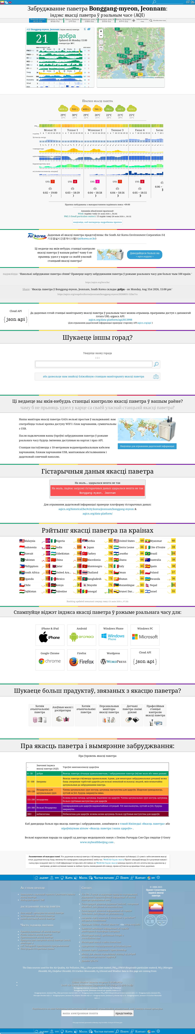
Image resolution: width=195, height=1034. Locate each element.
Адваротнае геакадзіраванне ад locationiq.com (106, 946)
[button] (140, 76)
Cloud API (145, 652)
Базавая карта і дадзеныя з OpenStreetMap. (104, 950)
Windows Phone (113, 628)
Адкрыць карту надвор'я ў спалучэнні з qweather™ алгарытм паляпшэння (108, 919)
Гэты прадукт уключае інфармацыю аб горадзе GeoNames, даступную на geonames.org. (107, 912)
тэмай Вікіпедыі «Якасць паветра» (142, 823)
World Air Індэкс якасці (114, 859)
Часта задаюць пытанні (36, 925)
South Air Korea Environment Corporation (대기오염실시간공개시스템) (97, 985)
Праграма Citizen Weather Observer (100, 924)
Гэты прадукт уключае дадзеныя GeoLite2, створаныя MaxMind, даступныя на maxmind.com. (110, 905)
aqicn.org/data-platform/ (97, 513)
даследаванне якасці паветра (40, 906)
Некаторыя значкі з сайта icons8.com (101, 942)
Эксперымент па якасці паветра (37, 915)
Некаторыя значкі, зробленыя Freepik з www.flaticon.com (103, 936)
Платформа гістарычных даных (37, 948)
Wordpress (113, 653)
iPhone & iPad (50, 628)
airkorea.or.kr (86, 238)
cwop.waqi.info (132, 924)
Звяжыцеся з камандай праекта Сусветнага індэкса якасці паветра (47, 895)
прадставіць (123, 1013)
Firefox (81, 653)
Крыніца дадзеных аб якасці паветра (40, 931)
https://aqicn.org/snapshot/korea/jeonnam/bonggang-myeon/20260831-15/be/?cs (98, 294)
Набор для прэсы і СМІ (32, 899)
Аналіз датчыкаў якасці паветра (37, 918)
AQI (43, 29)
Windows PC (145, 628)
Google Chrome (50, 653)
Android (82, 628)
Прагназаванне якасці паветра (36, 937)
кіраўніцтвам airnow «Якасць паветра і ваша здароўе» (96, 828)
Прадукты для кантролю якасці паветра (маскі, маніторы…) (45, 941)
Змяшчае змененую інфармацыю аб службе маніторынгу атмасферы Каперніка (105, 930)
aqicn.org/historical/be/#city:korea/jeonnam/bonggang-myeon (96, 509)
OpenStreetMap (148, 77)
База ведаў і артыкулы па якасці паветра (42, 912)
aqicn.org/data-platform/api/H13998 (110, 319)
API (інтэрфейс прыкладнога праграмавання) (44, 945)
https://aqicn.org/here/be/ (97, 282)
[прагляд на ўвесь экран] (88, 29)
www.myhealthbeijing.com (96, 842)
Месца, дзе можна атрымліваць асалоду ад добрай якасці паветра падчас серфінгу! (109, 955)
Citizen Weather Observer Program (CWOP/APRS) (97, 982)
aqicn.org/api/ (144, 322)
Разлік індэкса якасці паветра (36, 934)
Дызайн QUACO (90, 960)
